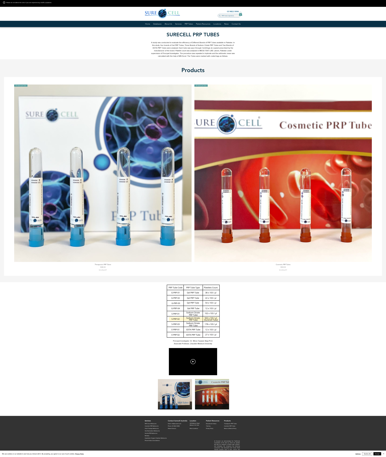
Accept (377, 454)
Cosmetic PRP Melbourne (152, 426)
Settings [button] (358, 454)
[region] (175, 394)
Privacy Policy (79, 454)
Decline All (367, 454)
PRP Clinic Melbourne (150, 423)
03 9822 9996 (176, 426)
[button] (168, 24)
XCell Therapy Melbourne (152, 428)
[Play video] (193, 361)
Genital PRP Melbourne (151, 433)
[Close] (383, 453)
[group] (193, 177)
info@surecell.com (176, 423)
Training (208, 426)
